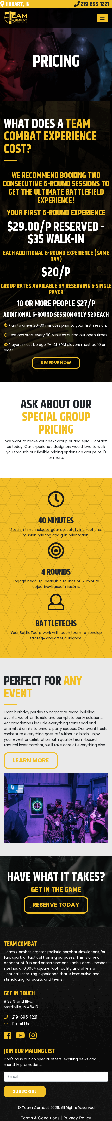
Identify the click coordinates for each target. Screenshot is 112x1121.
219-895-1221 (25, 1017)
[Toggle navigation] (102, 18)
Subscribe (25, 1091)
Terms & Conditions (40, 1117)
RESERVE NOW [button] (56, 363)
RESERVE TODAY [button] (56, 904)
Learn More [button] (31, 760)
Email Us (20, 1024)
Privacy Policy (77, 1117)
